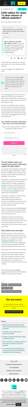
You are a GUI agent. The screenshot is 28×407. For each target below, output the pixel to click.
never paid (10, 94)
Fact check (22, 9)
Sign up (14, 143)
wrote (9, 69)
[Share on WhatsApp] (25, 58)
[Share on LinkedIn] (21, 58)
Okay (18, 404)
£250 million (22, 208)
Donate (21, 3)
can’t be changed (14, 190)
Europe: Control (7, 288)
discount (3, 185)
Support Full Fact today (14, 311)
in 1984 (15, 189)
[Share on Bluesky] (18, 58)
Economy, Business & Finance (11, 291)
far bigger (13, 114)
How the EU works (14, 284)
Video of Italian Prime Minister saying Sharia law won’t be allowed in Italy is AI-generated (14, 326)
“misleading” (21, 242)
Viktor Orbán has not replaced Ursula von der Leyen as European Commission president (14, 343)
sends (10, 171)
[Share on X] (14, 58)
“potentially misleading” (8, 240)
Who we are (14, 361)
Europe (4, 284)
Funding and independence (14, 364)
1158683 (21, 391)
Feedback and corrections (14, 370)
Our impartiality (14, 367)
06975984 (17, 392)
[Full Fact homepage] (13, 3)
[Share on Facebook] (11, 58)
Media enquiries (14, 373)
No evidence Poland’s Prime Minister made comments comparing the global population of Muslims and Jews (13, 350)
